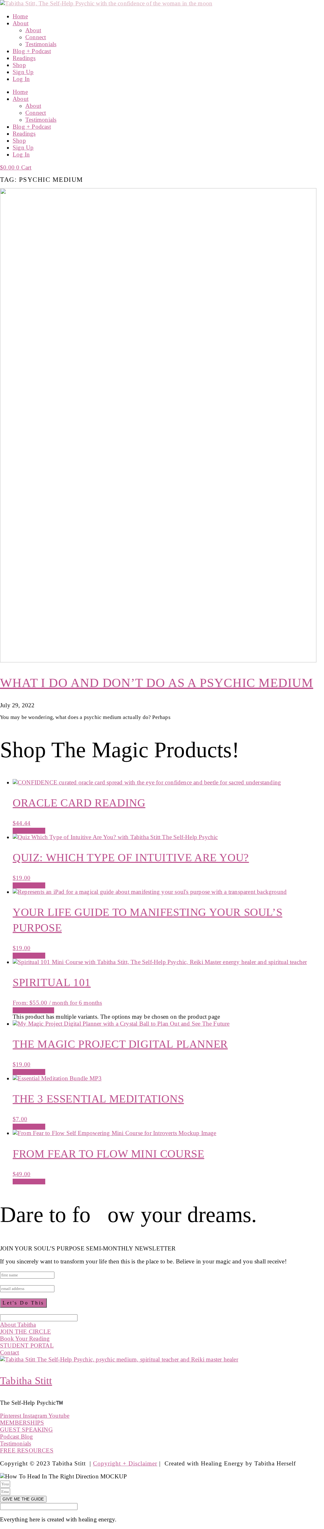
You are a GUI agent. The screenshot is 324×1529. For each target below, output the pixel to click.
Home (20, 16)
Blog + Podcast (32, 51)
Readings (24, 58)
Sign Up (23, 72)
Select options (33, 1010)
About (20, 23)
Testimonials (40, 44)
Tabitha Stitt (26, 1380)
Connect (35, 37)
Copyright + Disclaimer (125, 1463)
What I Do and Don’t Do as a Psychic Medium (156, 683)
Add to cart (29, 830)
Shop (19, 65)
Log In (21, 79)
